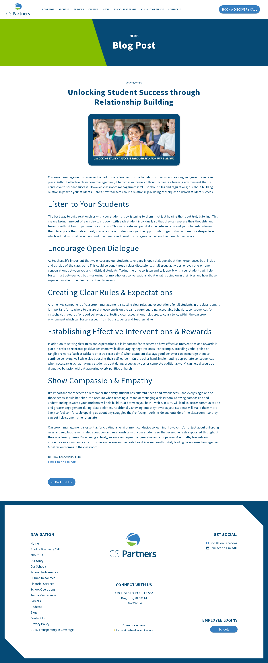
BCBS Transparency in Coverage (52, 630)
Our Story (36, 561)
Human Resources (42, 578)
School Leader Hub (125, 9)
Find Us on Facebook (223, 543)
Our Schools (38, 566)
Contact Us (175, 9)
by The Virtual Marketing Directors (134, 630)
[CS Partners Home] (134, 545)
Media (106, 9)
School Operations (42, 589)
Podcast (36, 607)
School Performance (44, 572)
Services (79, 9)
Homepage (48, 9)
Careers (93, 9)
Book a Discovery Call (45, 549)
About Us (64, 9)
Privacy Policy (39, 624)
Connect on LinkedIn (224, 548)
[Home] (21, 9)
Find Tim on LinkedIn (62, 462)
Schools (224, 629)
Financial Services (42, 584)
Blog (33, 612)
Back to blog (61, 482)
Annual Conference (152, 9)
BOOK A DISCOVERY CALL (239, 9)
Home (34, 543)
